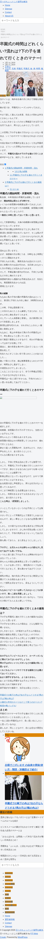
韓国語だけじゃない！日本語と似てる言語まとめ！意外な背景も (21, 857)
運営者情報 (10, 919)
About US (9, 16)
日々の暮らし (11, 905)
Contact (8, 12)
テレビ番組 (10, 884)
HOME (3, 29)
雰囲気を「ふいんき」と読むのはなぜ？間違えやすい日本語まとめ (22, 848)
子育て (3, 31)
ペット (8, 891)
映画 (7, 909)
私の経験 (21, 171)
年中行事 (9, 902)
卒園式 (19, 69)
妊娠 (7, 894)
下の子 (8, 69)
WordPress (22, 937)
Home (7, 5)
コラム (8, 877)
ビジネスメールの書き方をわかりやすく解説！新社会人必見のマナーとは (22, 829)
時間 (38, 69)
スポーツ (9, 880)
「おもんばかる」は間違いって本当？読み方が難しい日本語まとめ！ (22, 838)
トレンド (9, 887)
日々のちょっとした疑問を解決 (13, 2)
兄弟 (14, 69)
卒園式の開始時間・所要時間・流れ (21, 168)
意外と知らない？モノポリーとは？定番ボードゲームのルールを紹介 (22, 819)
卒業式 (26, 69)
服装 (7, 71)
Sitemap (8, 9)
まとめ (14, 189)
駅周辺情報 (10, 912)
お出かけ (9, 873)
